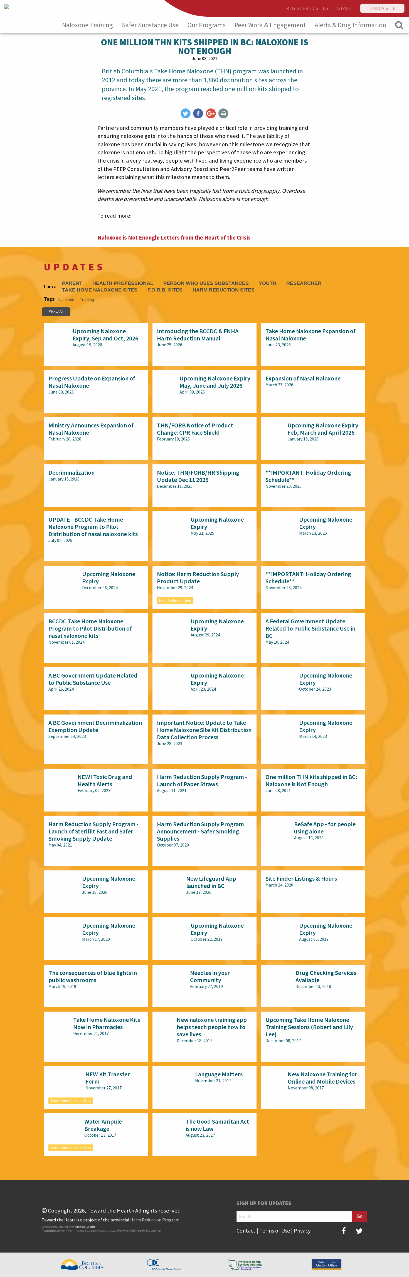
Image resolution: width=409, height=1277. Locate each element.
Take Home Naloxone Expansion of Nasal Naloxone (310, 334)
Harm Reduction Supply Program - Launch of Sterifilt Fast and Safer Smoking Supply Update (93, 831)
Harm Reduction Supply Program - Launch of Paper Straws (202, 780)
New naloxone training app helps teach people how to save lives (212, 1027)
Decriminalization (71, 472)
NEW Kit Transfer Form (107, 1077)
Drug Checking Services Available (325, 976)
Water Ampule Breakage (103, 1124)
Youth (267, 283)
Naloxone (66, 300)
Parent (72, 283)
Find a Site (382, 8)
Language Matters (219, 1074)
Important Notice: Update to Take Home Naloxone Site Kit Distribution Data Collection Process (204, 730)
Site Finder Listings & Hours (301, 878)
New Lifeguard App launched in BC (211, 882)
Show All (56, 312)
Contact (245, 1230)
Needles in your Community (210, 976)
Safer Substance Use (150, 25)
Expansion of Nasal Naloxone (303, 378)
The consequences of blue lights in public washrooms (92, 976)
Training (87, 300)
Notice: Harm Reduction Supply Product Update (198, 577)
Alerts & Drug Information (350, 25)
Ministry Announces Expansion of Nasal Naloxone (91, 428)
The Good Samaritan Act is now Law (217, 1124)
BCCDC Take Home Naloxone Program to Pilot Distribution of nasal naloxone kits (90, 628)
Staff (344, 8)
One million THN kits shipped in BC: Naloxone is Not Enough (311, 780)
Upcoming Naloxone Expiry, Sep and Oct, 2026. (106, 334)
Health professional (122, 283)
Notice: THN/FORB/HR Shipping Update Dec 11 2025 (198, 476)
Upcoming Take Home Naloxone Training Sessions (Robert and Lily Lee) (309, 1027)
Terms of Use (274, 1230)
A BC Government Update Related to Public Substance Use (92, 678)
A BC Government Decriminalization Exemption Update (95, 726)
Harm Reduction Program (154, 1220)
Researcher (303, 283)
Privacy (302, 1230)
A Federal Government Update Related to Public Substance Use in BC (310, 628)
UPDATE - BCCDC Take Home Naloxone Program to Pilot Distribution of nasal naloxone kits (93, 527)
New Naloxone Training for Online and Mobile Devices (322, 1077)
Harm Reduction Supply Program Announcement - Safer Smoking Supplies (200, 831)
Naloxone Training (87, 25)
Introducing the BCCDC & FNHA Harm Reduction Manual (197, 334)
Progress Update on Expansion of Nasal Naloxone (91, 381)
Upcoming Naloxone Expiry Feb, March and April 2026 (322, 428)
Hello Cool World (83, 1226)
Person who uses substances (206, 283)
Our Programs (207, 25)
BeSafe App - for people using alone (325, 827)
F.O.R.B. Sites (165, 290)
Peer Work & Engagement (270, 25)
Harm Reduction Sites (224, 290)
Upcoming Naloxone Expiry (217, 523)
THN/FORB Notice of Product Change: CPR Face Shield (195, 428)
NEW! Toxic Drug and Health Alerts (105, 780)
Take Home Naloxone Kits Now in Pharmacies (106, 1023)
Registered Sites (307, 8)
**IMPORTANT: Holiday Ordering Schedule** (308, 476)
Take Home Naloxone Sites (99, 290)
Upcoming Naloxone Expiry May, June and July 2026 (214, 381)
